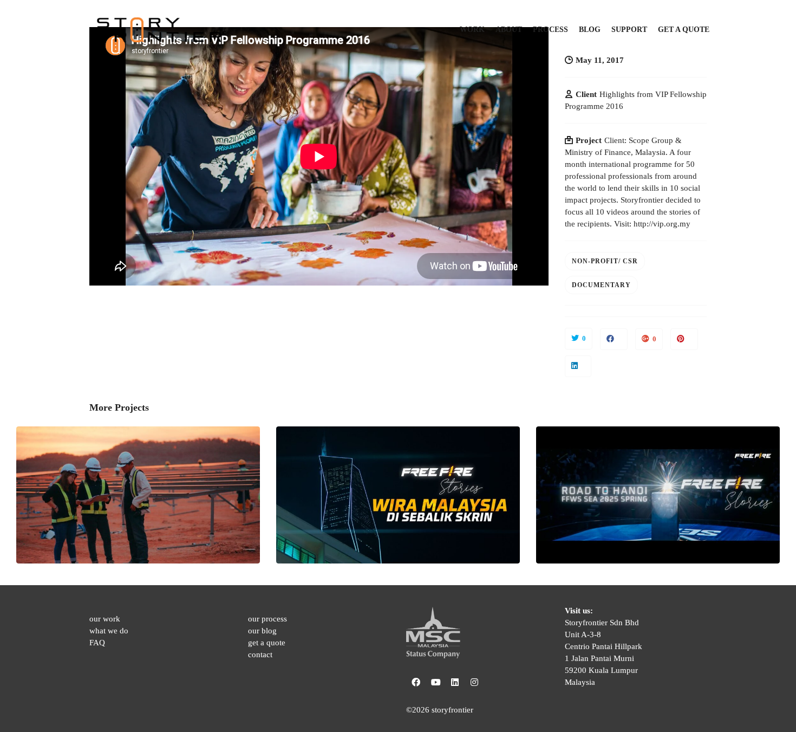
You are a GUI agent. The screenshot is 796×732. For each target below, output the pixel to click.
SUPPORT (629, 29)
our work (104, 618)
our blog (262, 630)
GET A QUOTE (683, 29)
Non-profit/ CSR (605, 261)
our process (267, 618)
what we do (108, 630)
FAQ (97, 642)
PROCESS (550, 29)
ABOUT (508, 29)
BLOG (590, 29)
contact (260, 654)
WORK (472, 29)
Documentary (601, 285)
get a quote (266, 642)
